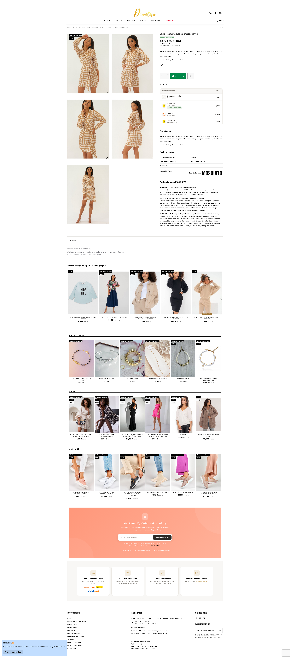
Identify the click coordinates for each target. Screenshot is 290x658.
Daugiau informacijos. (57, 646)
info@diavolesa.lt (140, 627)
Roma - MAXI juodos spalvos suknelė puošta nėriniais (132, 435)
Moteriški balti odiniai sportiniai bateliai (107, 493)
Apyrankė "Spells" (183, 378)
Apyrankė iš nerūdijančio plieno (81, 379)
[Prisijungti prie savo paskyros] (215, 13)
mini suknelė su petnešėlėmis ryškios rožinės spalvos (157, 435)
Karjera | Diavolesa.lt (74, 645)
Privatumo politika (155, 545)
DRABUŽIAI (75, 391)
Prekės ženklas (195, 173)
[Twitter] (163, 85)
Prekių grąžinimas (73, 633)
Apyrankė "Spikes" (132, 378)
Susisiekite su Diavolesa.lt (76, 621)
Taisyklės (70, 639)
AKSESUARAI (76, 335)
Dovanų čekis (72, 648)
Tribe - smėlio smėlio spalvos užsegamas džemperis (145, 318)
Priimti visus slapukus (13, 652)
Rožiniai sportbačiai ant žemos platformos (81, 493)
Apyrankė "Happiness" (106, 378)
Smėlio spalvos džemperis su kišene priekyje (207, 318)
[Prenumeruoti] (220, 630)
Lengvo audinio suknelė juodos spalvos (107, 435)
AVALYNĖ (74, 449)
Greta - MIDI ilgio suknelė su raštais (114, 317)
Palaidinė (183, 434)
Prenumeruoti (162, 537)
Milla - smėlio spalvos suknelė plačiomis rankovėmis (81, 435)
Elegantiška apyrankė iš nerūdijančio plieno (208, 379)
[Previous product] (221, 27)
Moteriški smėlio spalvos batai (158, 492)
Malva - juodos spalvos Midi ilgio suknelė (176, 318)
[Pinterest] (166, 85)
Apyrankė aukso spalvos (158, 378)
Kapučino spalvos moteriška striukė (208, 435)
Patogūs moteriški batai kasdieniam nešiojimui (208, 493)
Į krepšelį (180, 76)
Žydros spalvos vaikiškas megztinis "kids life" (83, 318)
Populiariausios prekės (75, 636)
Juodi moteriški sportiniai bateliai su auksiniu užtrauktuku (132, 494)
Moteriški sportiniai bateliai (183, 492)
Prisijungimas (72, 627)
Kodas (162, 171)
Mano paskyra (72, 624)
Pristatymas (71, 630)
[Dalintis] (160, 85)
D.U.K (69, 618)
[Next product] (222, 27)
